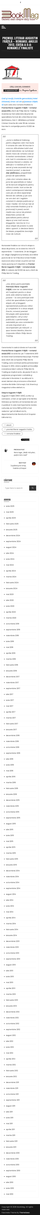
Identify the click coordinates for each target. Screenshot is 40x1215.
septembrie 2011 (13, 1100)
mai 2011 (9, 1123)
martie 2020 (11, 618)
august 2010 (11, 1176)
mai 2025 (10, 512)
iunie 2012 (10, 1047)
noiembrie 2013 (12, 947)
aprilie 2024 (11, 571)
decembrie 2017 (13, 676)
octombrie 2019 (12, 624)
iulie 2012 (9, 1041)
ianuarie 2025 (11, 529)
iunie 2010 (10, 1188)
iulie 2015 (9, 829)
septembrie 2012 (13, 1029)
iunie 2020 (10, 606)
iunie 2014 (10, 906)
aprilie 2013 (10, 988)
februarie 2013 (12, 1000)
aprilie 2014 (10, 918)
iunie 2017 (10, 700)
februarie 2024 (12, 582)
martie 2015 (11, 853)
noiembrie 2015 (12, 806)
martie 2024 (11, 576)
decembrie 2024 (13, 535)
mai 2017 (9, 706)
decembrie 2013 (12, 941)
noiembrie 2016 (12, 741)
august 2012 (11, 1035)
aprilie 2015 (10, 847)
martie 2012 (11, 1065)
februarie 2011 (11, 1141)
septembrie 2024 (13, 541)
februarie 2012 (12, 1070)
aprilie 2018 (10, 653)
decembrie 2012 (12, 1012)
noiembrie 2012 (12, 1017)
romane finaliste (13, 433)
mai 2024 (10, 565)
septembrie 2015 (13, 818)
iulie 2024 (10, 553)
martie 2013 (11, 994)
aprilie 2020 (11, 612)
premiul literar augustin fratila (19, 429)
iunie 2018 (10, 641)
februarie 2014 (12, 929)
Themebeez (24, 1212)
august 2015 (11, 823)
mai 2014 (9, 912)
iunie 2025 (10, 506)
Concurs (17, 87)
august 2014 (11, 894)
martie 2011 (10, 1135)
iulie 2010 (9, 1182)
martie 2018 (11, 659)
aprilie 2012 (10, 1059)
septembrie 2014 (13, 888)
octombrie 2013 (12, 953)
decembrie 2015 (13, 800)
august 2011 (10, 1106)
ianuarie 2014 (11, 935)
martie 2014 (11, 923)
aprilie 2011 (10, 1129)
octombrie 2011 (12, 1094)
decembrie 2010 (13, 1153)
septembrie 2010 (13, 1170)
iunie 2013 (10, 976)
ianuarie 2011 (11, 1147)
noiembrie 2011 (12, 1088)
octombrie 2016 (12, 747)
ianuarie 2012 (11, 1076)
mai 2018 (9, 647)
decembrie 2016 (13, 735)
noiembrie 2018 (12, 635)
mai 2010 (9, 1194)
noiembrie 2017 (12, 682)
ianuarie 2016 (11, 794)
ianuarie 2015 (11, 865)
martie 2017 (11, 718)
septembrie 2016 (13, 753)
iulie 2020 (10, 600)
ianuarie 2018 (11, 671)
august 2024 (11, 547)
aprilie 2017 (10, 712)
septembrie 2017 (13, 688)
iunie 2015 (10, 835)
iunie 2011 (9, 1117)
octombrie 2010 (12, 1164)
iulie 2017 (9, 694)
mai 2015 (9, 841)
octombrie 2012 (12, 1023)
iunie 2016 (10, 765)
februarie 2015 (12, 859)
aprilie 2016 (10, 776)
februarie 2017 (12, 723)
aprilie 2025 (11, 518)
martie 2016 (11, 782)
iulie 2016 (9, 759)
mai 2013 (9, 982)
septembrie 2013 (13, 959)
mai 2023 (10, 594)
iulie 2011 (9, 1112)
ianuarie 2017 (11, 729)
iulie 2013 (9, 970)
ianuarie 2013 (11, 1006)
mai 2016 (9, 771)
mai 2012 (9, 1053)
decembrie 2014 (13, 870)
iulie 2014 (9, 900)
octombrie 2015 (12, 812)
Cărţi (12, 87)
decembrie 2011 (12, 1082)
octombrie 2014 (12, 882)
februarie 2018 (12, 665)
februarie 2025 (12, 524)
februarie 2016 (12, 788)
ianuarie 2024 (11, 588)
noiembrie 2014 (12, 876)
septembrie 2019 (13, 629)
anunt (8, 425)
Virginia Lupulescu (29, 90)
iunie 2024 (10, 559)
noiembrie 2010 (12, 1159)
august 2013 (11, 965)
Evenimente (26, 87)
